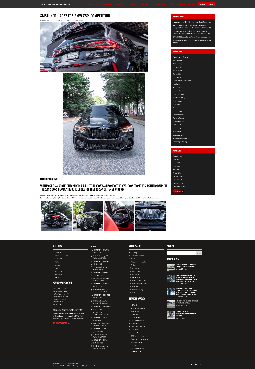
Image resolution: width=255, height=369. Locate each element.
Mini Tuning (177, 104)
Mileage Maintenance (138, 333)
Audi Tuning (177, 64)
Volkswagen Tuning (180, 142)
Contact (193, 4)
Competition (177, 74)
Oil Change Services (137, 336)
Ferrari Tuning (137, 277)
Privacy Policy (59, 271)
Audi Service (177, 60)
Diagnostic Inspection (138, 320)
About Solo (107, 4)
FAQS (172, 4)
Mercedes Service (179, 94)
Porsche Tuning (178, 118)
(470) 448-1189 (98, 275)
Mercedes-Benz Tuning (140, 283)
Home (90, 4)
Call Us (202, 4)
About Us (57, 253)
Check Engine (135, 314)
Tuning (133, 265)
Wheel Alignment (137, 351)
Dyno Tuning (136, 268)
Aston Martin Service (180, 57)
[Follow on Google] (196, 364)
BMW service (177, 67)
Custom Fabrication (137, 256)
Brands (133, 4)
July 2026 (176, 159)
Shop (211, 4)
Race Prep (134, 259)
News (81, 20)
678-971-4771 (97, 287)
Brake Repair (135, 311)
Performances (159, 4)
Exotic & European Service (182, 81)
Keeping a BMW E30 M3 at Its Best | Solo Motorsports (192, 22)
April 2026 (176, 169)
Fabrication (177, 84)
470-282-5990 (97, 298)
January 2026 (178, 180)
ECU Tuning (74, 20)
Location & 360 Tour (61, 256)
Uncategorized (178, 135)
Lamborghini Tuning (180, 91)
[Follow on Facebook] (191, 364)
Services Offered (60, 259)
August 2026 (177, 156)
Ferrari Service (178, 87)
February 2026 (178, 176)
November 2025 (179, 186)
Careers (57, 265)
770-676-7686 (97, 253)
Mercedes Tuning (179, 98)
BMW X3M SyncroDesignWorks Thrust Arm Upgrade (191, 37)
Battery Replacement (138, 308)
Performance (177, 111)
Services (145, 4)
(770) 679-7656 (98, 332)
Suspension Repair (137, 342)
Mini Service (177, 101)
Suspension (177, 131)
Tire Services (135, 345)
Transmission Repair (137, 348)
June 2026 (177, 163)
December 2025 (178, 183)
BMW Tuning (64, 20)
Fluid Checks (135, 330)
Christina (45, 20)
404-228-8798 (97, 264)
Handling (134, 253)
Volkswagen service (180, 138)
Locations (121, 4)
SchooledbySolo (178, 121)
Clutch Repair (135, 317)
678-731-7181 (97, 309)
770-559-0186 (97, 320)
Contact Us (58, 274)
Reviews (182, 4)
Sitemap (57, 277)
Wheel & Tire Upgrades (138, 262)
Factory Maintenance (138, 327)
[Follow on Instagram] (200, 364)
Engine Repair (135, 323)
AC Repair (134, 305)
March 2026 (177, 173)
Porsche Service (178, 114)
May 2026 (176, 166)
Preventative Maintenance (140, 339)
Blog (97, 4)
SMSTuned (177, 125)
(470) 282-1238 (98, 343)
